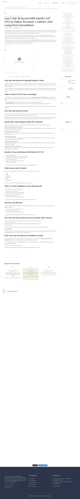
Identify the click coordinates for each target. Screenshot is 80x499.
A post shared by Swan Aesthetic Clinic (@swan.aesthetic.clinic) (19, 76)
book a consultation (22, 242)
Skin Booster (67, 58)
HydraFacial (67, 34)
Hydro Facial (67, 35)
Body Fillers (67, 16)
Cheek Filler (68, 98)
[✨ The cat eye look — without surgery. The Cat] (30, 344)
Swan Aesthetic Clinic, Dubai (37, 496)
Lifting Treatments (67, 42)
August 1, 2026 (8, 277)
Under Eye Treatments (67, 70)
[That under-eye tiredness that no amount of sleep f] (11, 312)
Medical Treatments (66, 48)
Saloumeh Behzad (17, 28)
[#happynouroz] (11, 394)
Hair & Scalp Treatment (68, 28)
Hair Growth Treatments (68, 30)
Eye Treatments (67, 22)
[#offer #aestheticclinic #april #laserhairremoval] (30, 296)
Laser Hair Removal (70, 88)
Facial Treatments (67, 23)
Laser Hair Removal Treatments (17, 7)
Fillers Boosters (67, 27)
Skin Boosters (67, 59)
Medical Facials (67, 47)
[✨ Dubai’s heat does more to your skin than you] (69, 345)
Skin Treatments (67, 64)
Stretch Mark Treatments (68, 66)
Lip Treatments (67, 46)
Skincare (67, 65)
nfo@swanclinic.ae (57, 483)
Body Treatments (67, 17)
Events (67, 21)
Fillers (67, 26)
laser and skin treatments (10, 222)
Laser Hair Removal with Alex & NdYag (30, 273)
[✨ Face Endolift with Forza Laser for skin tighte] (11, 445)
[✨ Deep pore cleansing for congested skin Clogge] (69, 377)
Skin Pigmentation (67, 61)
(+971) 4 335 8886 (9, 484)
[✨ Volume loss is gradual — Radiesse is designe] (30, 375)
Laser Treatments (67, 41)
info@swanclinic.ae (8, 486)
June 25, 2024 (26, 276)
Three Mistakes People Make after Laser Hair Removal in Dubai (12, 274)
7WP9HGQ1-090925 (68, 481)
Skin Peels (67, 60)
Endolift (67, 20)
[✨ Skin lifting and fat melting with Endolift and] (49, 410)
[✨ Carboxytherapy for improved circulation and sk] (49, 445)
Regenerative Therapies (68, 54)
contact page (19, 245)
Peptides (67, 53)
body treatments (8, 225)
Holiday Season (67, 33)
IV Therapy (67, 36)
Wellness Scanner (67, 71)
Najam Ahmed (52, 274)
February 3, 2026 (8, 28)
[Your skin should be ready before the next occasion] (49, 308)
